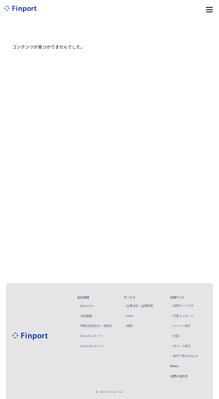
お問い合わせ (179, 376)
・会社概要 (84, 316)
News (174, 366)
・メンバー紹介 (180, 325)
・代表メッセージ (182, 316)
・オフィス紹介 (180, 346)
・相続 (128, 325)
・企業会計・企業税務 (138, 305)
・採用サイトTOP (182, 305)
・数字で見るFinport (184, 356)
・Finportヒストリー (91, 346)
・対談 (174, 336)
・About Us (85, 305)
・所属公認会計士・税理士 (94, 325)
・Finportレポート (89, 336)
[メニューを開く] (209, 9)
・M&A (128, 316)
